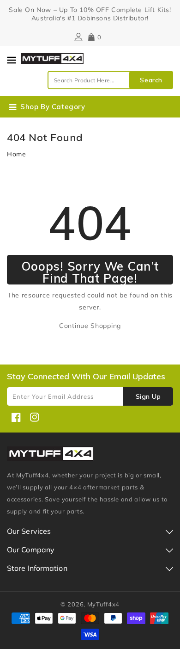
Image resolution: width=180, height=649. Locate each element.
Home (16, 154)
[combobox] (110, 80)
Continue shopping (90, 325)
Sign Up (148, 396)
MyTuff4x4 (103, 604)
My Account (77, 37)
